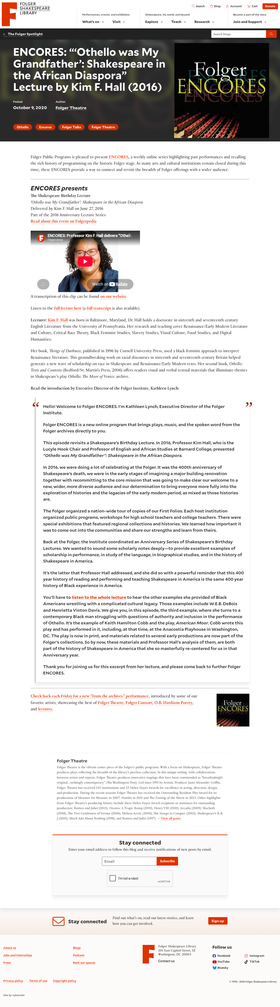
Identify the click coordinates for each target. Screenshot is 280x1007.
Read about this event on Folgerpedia (63, 222)
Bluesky (222, 968)
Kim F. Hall (58, 321)
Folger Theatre (71, 107)
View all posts (171, 819)
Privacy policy (13, 981)
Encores (45, 127)
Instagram (257, 956)
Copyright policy (64, 981)
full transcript (99, 309)
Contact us (166, 961)
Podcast (78, 955)
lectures (45, 709)
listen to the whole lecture (99, 597)
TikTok (255, 961)
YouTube (223, 961)
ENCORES (118, 157)
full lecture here (68, 309)
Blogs (77, 948)
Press (7, 963)
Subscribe (167, 861)
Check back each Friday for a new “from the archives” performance (90, 697)
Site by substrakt (13, 995)
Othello (22, 127)
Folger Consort (139, 703)
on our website (113, 297)
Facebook (224, 956)
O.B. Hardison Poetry (173, 703)
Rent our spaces (84, 963)
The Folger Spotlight (25, 33)
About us (9, 948)
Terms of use (38, 981)
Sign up (218, 920)
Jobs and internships (17, 955)
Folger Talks (71, 127)
